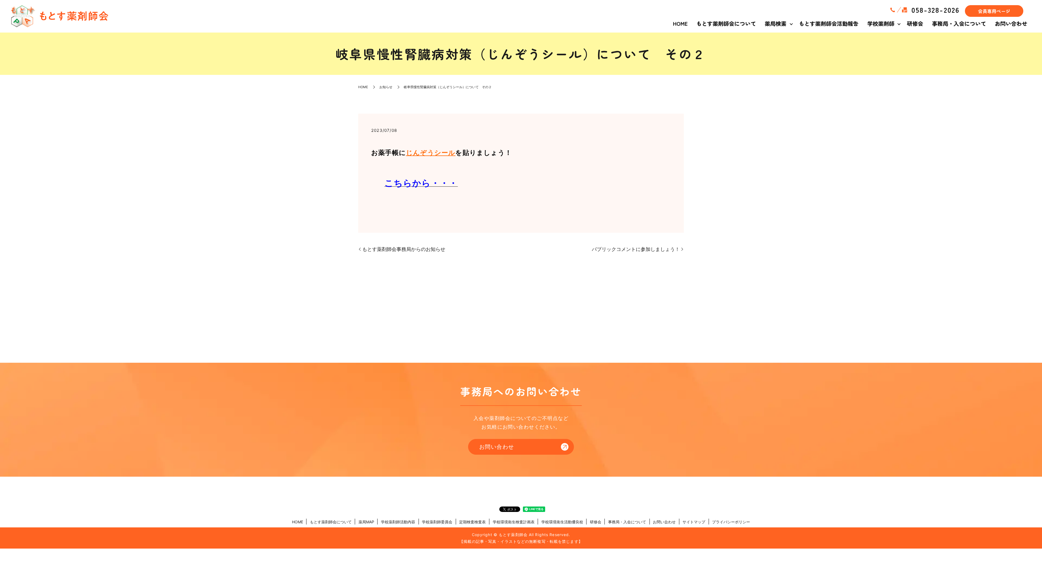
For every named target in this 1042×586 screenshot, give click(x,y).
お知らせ (385, 87)
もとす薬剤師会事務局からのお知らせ (403, 249)
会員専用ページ (994, 11)
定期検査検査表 (472, 522)
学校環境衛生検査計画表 (514, 522)
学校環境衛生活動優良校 (562, 522)
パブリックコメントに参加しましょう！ (636, 249)
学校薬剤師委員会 (437, 522)
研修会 (915, 23)
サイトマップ (693, 522)
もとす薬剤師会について (726, 23)
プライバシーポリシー (731, 522)
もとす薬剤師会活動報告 (829, 23)
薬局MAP (366, 522)
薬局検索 (775, 23)
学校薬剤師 (880, 23)
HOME (680, 23)
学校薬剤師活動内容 (398, 522)
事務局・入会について (959, 23)
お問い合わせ (1011, 23)
